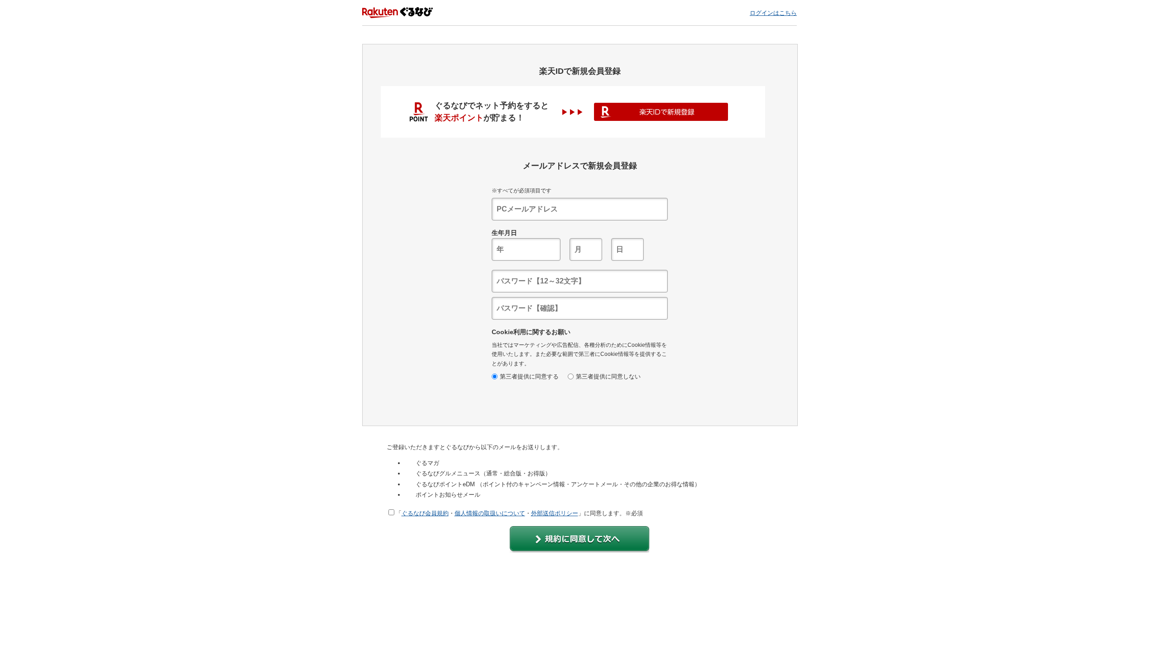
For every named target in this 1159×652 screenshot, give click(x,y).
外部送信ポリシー (554, 513)
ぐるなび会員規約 (425, 513)
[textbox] (580, 209)
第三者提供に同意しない (608, 376)
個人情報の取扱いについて (490, 513)
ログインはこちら (773, 13)
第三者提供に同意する (529, 376)
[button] (579, 539)
